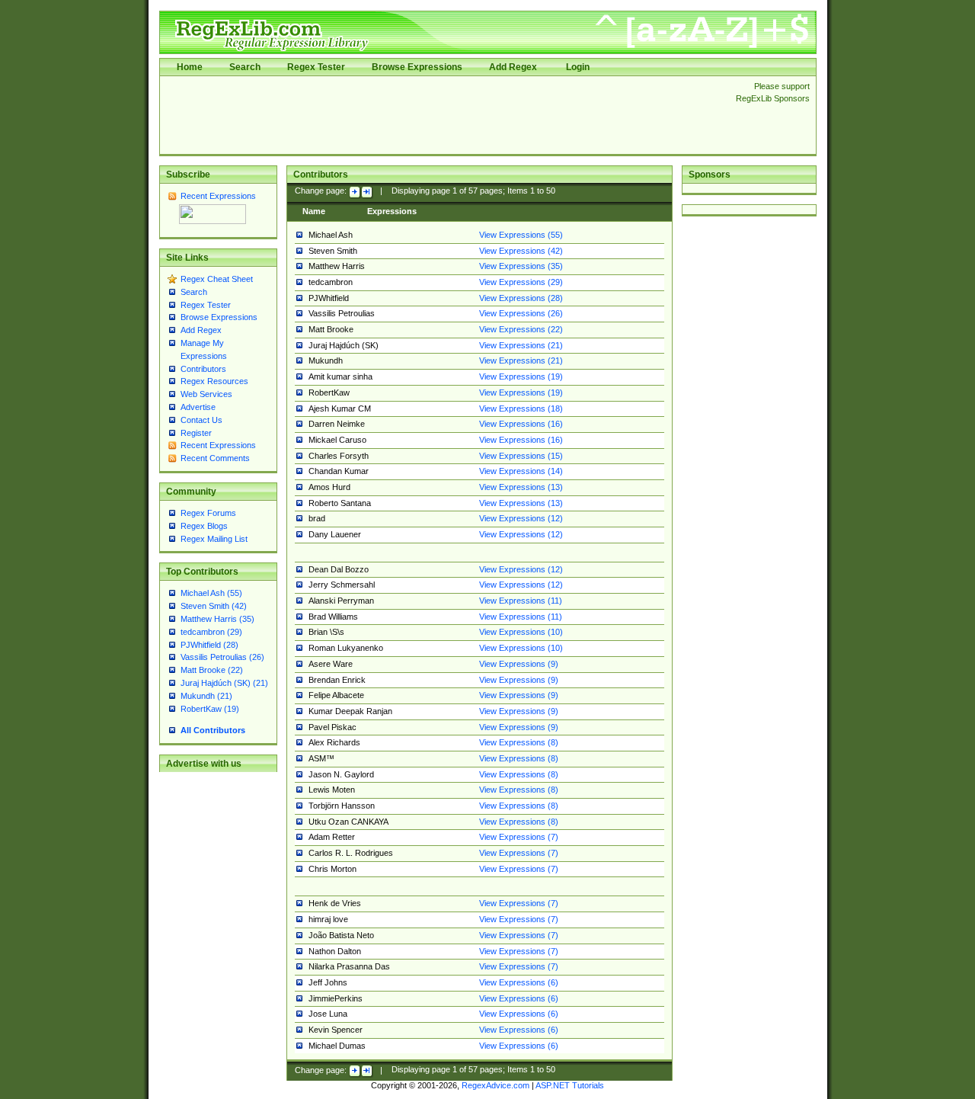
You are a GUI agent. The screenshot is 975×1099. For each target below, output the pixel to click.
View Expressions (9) (518, 663)
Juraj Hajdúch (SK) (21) (224, 682)
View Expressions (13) (521, 487)
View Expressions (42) (521, 250)
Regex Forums (208, 512)
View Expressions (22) (521, 329)
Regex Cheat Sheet (217, 279)
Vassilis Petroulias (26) (222, 657)
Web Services (206, 394)
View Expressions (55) (521, 234)
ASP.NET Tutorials (569, 1085)
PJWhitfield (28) (209, 644)
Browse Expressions (417, 67)
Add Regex (513, 67)
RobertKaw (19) (210, 708)
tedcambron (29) (211, 631)
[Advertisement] (443, 115)
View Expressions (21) (521, 345)
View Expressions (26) (521, 313)
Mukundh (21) (206, 695)
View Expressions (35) (521, 266)
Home (190, 67)
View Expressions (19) (521, 376)
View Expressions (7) (518, 836)
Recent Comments (215, 458)
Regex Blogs (204, 525)
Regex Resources (214, 381)
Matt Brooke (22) (212, 669)
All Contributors (213, 730)
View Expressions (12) (521, 518)
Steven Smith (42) (214, 605)
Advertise (198, 407)
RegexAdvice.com (495, 1085)
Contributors (203, 368)
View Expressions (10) (521, 631)
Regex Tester (316, 67)
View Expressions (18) (521, 408)
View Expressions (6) (518, 982)
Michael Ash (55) (211, 593)
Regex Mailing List (214, 538)
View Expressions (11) (520, 600)
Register (196, 432)
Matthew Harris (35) (217, 618)
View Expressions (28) (521, 298)
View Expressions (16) (521, 423)
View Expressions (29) (521, 282)
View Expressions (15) (521, 455)
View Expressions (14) (521, 471)
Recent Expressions (218, 195)
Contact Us (201, 420)
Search (245, 67)
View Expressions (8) (518, 742)
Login (578, 67)
